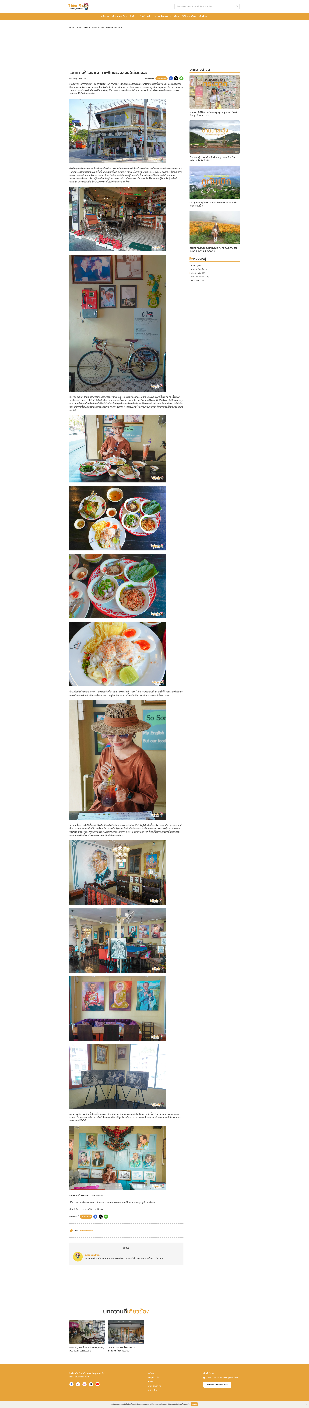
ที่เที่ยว (133, 16)
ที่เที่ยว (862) (196, 265)
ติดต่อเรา (203, 16)
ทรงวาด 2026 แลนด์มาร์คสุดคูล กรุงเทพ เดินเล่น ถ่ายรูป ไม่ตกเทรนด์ (214, 113)
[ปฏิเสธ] (306, 1404)
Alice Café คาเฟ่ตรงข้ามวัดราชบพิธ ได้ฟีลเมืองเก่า (122, 1349)
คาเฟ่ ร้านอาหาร (163, 16)
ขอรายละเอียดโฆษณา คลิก (217, 1384)
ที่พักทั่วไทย (152, 1390)
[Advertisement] (126, 49)
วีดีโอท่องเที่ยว (189, 16)
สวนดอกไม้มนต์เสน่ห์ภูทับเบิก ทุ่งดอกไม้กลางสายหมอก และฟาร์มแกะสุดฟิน (213, 249)
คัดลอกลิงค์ (162, 78)
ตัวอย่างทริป (145, 16)
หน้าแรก (105, 16)
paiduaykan (92, 1255)
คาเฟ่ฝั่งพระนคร (86, 1230)
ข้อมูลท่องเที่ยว (119, 16)
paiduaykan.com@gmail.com (226, 1377)
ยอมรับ (194, 1404)
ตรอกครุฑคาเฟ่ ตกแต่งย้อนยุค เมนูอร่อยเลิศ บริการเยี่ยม (86, 1349)
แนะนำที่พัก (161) (197, 280)
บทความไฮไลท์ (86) (199, 269)
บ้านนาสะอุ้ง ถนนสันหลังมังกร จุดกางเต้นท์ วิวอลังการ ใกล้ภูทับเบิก (212, 159)
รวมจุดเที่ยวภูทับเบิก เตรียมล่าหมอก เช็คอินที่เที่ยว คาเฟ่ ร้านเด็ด (214, 204)
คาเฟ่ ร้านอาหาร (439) (200, 276)
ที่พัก (176, 16)
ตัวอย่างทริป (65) (198, 273)
